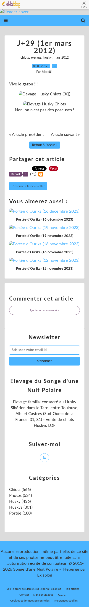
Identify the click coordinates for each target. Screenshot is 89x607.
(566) (20, 490)
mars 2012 (61, 57)
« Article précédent (26, 135)
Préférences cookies (66, 600)
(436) (20, 502)
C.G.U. (62, 594)
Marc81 (30, 588)
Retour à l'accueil (44, 145)
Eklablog (44, 575)
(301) (21, 507)
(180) (20, 513)
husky (47, 57)
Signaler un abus (43, 594)
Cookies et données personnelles (30, 600)
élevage (36, 57)
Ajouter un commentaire (44, 310)
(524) (20, 496)
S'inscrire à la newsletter (28, 186)
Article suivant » (65, 135)
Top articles (72, 588)
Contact (24, 594)
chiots (25, 57)
